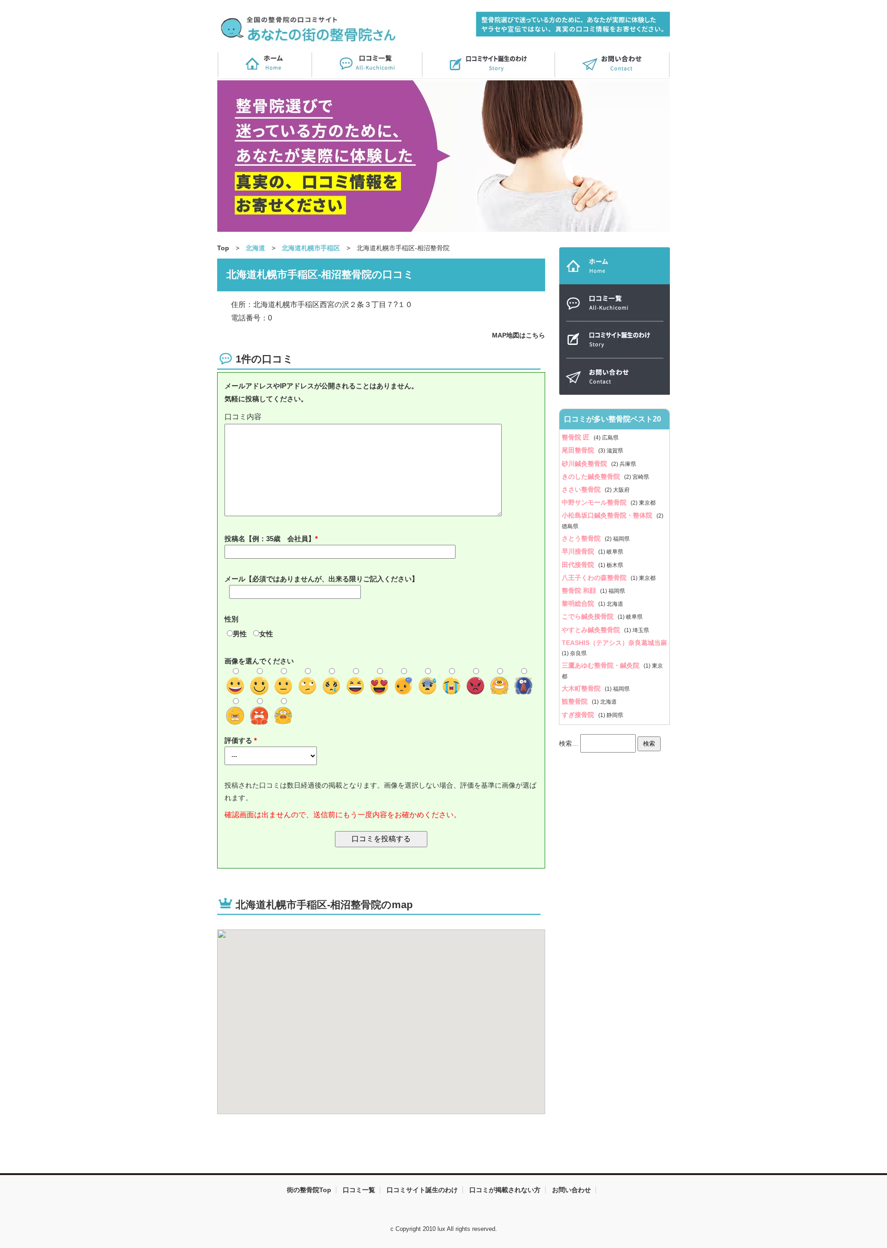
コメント (381, 417)
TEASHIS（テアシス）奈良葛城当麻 (614, 642)
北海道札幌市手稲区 (311, 248)
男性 (240, 634)
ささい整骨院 (582, 489)
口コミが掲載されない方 (505, 1190)
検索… (568, 743)
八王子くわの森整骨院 (595, 577)
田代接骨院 (579, 564)
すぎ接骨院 (579, 714)
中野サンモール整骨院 (595, 502)
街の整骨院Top (309, 1190)
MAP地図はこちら (518, 335)
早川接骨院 (579, 551)
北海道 (255, 248)
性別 (231, 619)
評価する (239, 740)
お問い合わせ (571, 1190)
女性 (266, 634)
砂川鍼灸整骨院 (585, 463)
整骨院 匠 (576, 437)
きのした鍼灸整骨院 (592, 476)
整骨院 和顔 (580, 590)
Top (223, 248)
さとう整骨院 (582, 538)
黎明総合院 (579, 603)
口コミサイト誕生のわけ (422, 1190)
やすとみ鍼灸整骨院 (592, 629)
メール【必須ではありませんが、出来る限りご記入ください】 (322, 579)
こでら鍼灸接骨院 (588, 616)
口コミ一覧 (359, 1190)
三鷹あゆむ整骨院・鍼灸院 (601, 665)
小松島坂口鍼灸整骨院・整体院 (608, 515)
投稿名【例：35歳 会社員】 (270, 539)
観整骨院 (575, 701)
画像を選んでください (259, 661)
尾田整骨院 (579, 450)
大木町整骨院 (582, 688)
